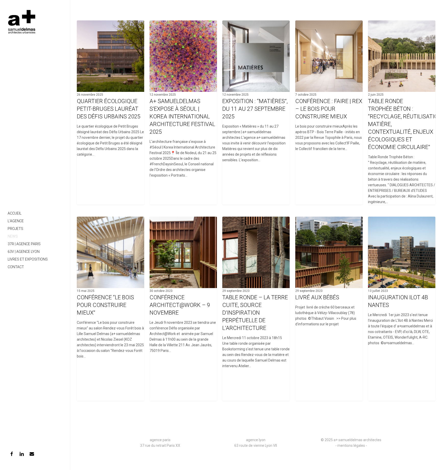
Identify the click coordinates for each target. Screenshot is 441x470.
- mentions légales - (351, 445)
